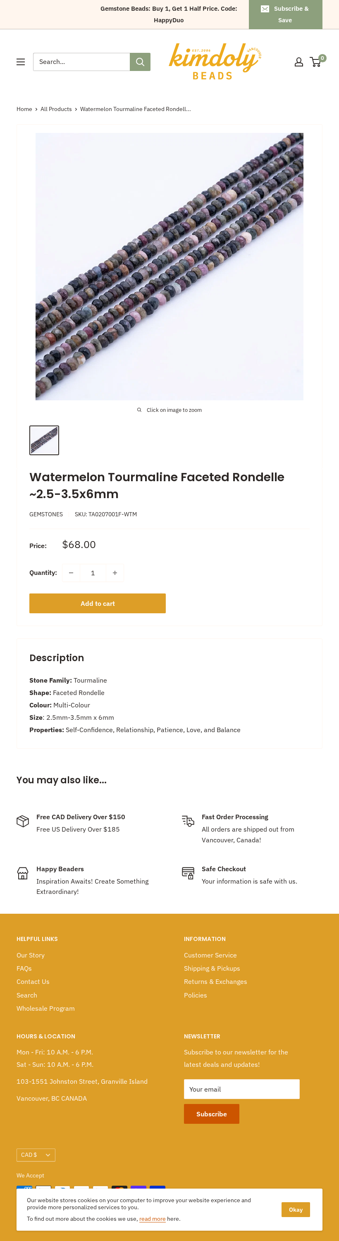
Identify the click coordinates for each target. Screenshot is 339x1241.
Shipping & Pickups (212, 968)
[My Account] (299, 61)
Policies (195, 995)
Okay (296, 1209)
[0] (315, 62)
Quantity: (43, 572)
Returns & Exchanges (215, 981)
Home (24, 109)
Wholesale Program (46, 1008)
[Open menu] (21, 62)
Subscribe (211, 1114)
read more (152, 1218)
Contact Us (33, 981)
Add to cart (98, 603)
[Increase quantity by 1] (115, 572)
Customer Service (210, 955)
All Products (56, 109)
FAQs (24, 968)
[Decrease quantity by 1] (71, 572)
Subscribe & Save (291, 14)
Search (27, 995)
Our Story (31, 955)
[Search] (140, 62)
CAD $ (29, 1154)
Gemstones (46, 514)
